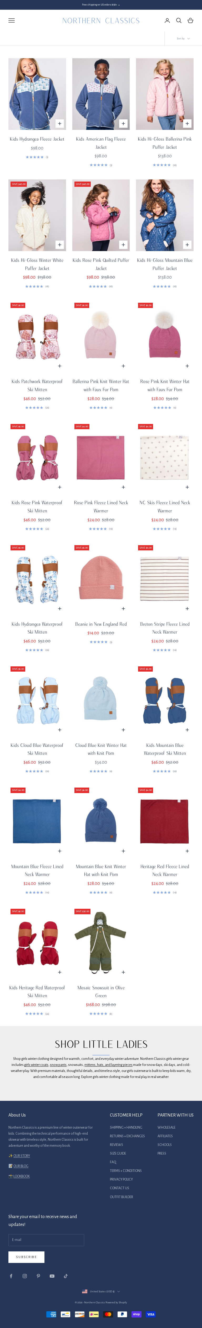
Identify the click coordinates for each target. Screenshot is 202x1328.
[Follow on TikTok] (65, 1276)
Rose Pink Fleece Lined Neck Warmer (101, 506)
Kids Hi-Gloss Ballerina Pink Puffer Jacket (165, 143)
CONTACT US (119, 1188)
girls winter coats (36, 1065)
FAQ (113, 1162)
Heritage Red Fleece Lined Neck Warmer (164, 870)
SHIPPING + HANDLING (126, 1127)
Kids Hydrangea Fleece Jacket (37, 139)
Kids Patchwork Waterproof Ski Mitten (37, 385)
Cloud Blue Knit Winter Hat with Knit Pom (101, 749)
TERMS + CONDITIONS (126, 1171)
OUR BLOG (20, 1166)
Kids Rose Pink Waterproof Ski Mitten (37, 506)
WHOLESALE (166, 1127)
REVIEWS (116, 1145)
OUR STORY (21, 1156)
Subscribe (26, 1257)
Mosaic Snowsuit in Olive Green (101, 991)
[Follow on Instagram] (24, 1276)
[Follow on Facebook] (11, 1276)
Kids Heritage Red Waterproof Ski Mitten (37, 991)
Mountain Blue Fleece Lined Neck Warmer (37, 870)
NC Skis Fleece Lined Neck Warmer (164, 506)
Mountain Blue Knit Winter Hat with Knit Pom (101, 870)
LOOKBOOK (21, 1176)
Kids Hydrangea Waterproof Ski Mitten (37, 628)
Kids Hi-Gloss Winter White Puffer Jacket (37, 264)
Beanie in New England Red (101, 624)
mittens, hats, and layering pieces (108, 1065)
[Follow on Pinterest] (38, 1276)
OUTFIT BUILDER (121, 1197)
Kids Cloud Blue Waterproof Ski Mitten (37, 749)
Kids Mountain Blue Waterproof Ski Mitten (165, 749)
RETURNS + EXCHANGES (127, 1136)
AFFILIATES (165, 1136)
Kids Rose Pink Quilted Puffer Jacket (101, 264)
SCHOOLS (165, 1145)
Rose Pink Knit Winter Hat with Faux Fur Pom (165, 385)
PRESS (162, 1153)
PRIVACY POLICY (121, 1179)
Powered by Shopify (116, 1302)
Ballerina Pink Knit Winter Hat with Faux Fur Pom (101, 385)
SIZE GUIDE (118, 1153)
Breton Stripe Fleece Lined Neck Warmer (165, 628)
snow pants (58, 1065)
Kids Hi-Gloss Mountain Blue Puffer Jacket (165, 264)
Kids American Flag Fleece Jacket (101, 143)
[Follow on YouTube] (52, 1276)
